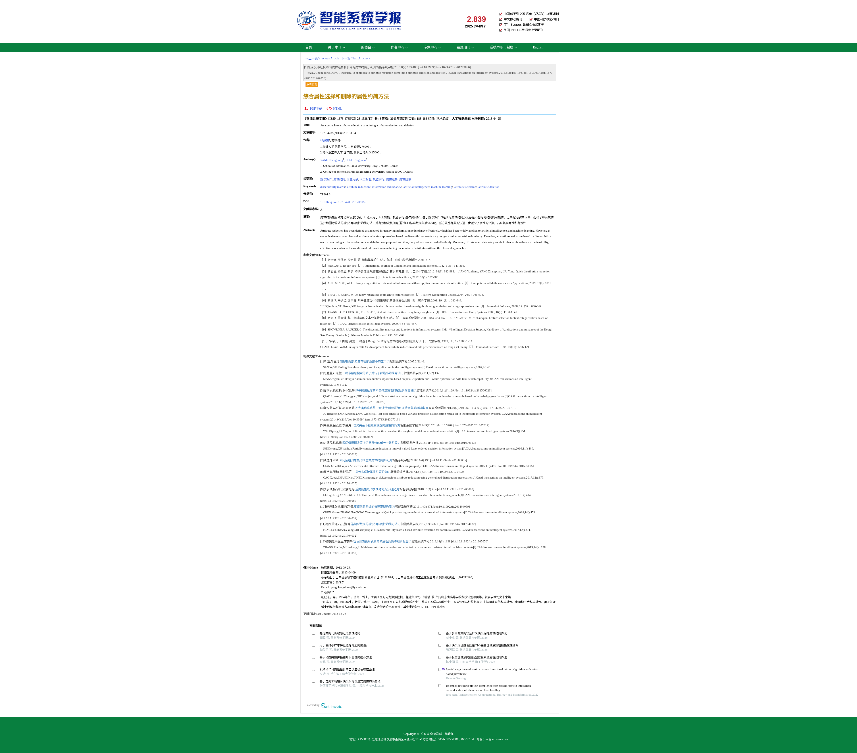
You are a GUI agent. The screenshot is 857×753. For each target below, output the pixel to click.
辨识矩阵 (326, 179)
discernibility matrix (332, 186)
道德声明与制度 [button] (501, 47)
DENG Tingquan (355, 160)
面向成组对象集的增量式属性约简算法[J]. (365, 460)
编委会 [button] (366, 47)
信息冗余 (352, 179)
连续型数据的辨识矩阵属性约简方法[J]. (376, 524)
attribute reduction (358, 186)
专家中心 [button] (430, 47)
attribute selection (465, 186)
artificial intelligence (416, 186)
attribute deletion (488, 186)
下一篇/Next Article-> (355, 58)
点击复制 (311, 84)
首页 (308, 47)
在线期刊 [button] (463, 47)
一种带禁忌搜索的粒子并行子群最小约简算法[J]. (373, 373)
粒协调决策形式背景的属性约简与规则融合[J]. (382, 541)
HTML (337, 108)
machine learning (441, 186)
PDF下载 (316, 108)
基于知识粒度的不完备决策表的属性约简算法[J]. (386, 390)
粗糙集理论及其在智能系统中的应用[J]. (365, 361)
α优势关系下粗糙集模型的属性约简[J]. (376, 425)
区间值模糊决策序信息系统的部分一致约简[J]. (371, 442)
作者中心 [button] (397, 47)
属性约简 (339, 179)
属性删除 (405, 179)
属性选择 (392, 179)
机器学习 (379, 179)
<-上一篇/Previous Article (322, 58)
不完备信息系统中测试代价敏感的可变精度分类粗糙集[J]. (391, 408)
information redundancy (386, 186)
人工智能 (365, 179)
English (538, 47)
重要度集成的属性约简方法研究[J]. (377, 489)
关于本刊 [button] (334, 47)
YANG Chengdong (331, 160)
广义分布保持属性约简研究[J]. (371, 471)
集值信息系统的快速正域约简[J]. (374, 506)
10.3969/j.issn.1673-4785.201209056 (343, 202)
